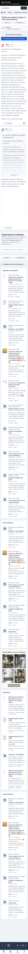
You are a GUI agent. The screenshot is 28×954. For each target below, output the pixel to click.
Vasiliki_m (11, 374)
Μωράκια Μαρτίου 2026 (16, 409)
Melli (9, 481)
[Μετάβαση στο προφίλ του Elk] (3, 129)
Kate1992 (10, 330)
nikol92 (10, 388)
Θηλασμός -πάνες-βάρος (16, 329)
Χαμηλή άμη (12, 631)
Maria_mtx (11, 342)
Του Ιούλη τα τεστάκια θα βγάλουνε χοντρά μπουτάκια (16, 384)
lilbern (9, 27)
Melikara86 (11, 457)
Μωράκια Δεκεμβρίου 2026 (15, 432)
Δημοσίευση (16, 765)
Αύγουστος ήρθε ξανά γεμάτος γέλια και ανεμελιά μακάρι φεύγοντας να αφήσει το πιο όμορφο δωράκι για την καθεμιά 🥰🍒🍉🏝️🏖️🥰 (16, 357)
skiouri (10, 294)
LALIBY (10, 504)
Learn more (3, 3)
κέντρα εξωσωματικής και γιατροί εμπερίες (16, 501)
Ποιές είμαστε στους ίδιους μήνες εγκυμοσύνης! (15, 405)
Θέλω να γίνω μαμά (13, 29)
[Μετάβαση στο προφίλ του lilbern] (2, 28)
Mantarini (10, 410)
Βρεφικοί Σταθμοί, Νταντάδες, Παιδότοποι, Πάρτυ (16, 877)
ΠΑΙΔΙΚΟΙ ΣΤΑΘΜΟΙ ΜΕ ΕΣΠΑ (15, 479)
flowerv (10, 514)
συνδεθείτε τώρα (14, 240)
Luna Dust (11, 434)
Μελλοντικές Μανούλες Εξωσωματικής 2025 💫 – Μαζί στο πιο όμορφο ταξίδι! (16, 279)
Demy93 (10, 364)
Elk (6, 129)
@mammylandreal (14, 685)
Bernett (8, 137)
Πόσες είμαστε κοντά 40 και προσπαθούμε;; (16, 454)
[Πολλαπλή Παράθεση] (2, 123)
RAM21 (10, 491)
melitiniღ (10, 284)
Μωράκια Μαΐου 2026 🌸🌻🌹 (16, 306)
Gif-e (9, 421)
